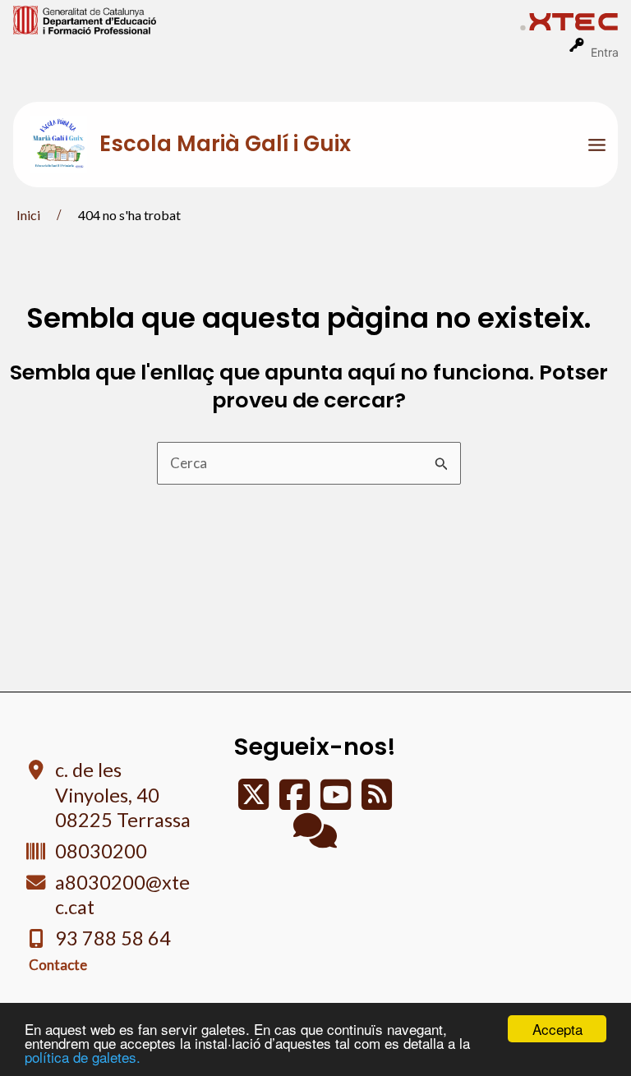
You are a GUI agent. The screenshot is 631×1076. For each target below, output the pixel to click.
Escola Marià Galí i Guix (225, 144)
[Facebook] (295, 802)
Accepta (557, 1029)
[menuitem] (266, 19)
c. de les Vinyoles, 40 (123, 794)
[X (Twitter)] (254, 802)
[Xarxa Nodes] (315, 838)
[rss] (376, 802)
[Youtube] (336, 802)
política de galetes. (82, 1056)
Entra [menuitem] (605, 52)
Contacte (58, 964)
